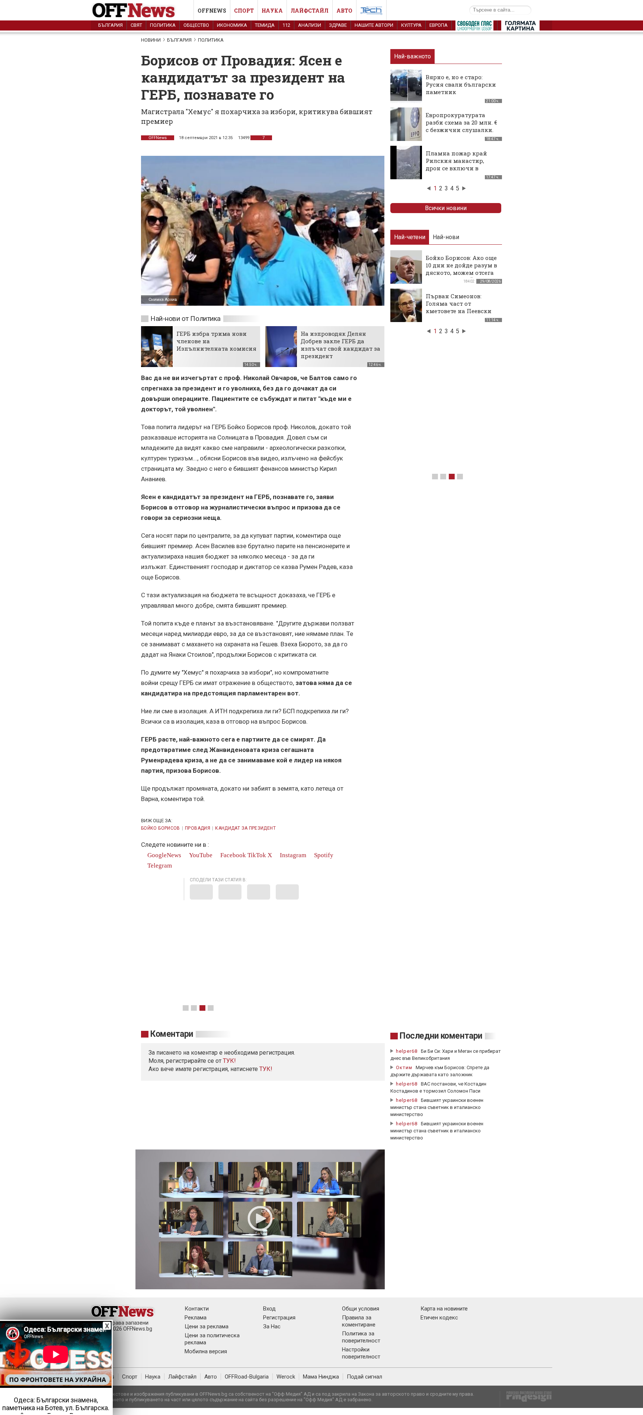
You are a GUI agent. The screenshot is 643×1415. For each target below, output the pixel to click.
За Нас (272, 1326)
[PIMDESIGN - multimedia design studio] (526, 1398)
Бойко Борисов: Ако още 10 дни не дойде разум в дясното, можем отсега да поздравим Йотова (461, 269)
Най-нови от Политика (185, 318)
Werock (285, 1376)
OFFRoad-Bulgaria (247, 1376)
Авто (344, 10)
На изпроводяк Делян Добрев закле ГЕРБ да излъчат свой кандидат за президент (340, 345)
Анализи (309, 25)
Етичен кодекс (439, 1317)
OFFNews (157, 137)
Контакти (197, 1308)
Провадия (197, 828)
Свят (136, 25)
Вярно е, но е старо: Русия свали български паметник (461, 84)
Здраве (338, 25)
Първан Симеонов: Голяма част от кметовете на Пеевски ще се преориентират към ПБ (459, 310)
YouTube (200, 855)
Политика (163, 25)
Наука (272, 10)
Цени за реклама (206, 1326)
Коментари (171, 1034)
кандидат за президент (245, 828)
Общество (196, 25)
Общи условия (360, 1308)
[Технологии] (371, 12)
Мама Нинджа (321, 1376)
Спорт (244, 10)
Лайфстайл (310, 10)
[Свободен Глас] (474, 27)
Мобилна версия (206, 1351)
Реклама (196, 1317)
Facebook (232, 855)
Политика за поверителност (361, 1337)
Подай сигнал (364, 1376)
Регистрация (279, 1317)
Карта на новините (444, 1308)
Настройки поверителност (361, 1353)
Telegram (159, 865)
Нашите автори (374, 25)
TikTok (256, 855)
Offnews (212, 10)
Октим (404, 1067)
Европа (438, 25)
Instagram (292, 855)
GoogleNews (163, 855)
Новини (151, 40)
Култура (411, 25)
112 (286, 25)
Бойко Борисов (160, 828)
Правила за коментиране (358, 1321)
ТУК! (265, 1068)
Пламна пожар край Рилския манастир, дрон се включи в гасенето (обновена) (456, 164)
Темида (265, 25)
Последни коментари (441, 1036)
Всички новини (446, 208)
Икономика (232, 25)
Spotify (323, 855)
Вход (269, 1308)
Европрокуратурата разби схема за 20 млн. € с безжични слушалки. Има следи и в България (461, 129)
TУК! (229, 1060)
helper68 (407, 1051)
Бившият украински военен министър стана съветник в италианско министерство (436, 1107)
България (110, 25)
